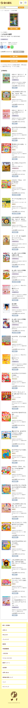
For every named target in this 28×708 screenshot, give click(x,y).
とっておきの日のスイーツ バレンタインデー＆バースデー (19, 601)
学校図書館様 (6, 648)
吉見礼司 (19, 256)
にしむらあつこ (21, 202)
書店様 (4, 644)
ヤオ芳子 (20, 239)
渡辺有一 (9, 36)
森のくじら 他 (15, 376)
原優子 (13, 507)
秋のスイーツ (15, 358)
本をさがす (21, 7)
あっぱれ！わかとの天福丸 (19, 270)
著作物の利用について (8, 677)
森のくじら (14, 129)
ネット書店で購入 (14, 56)
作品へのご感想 (14, 28)
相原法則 (16, 36)
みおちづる (14, 202)
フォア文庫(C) (4, 32)
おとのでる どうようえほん (19, 449)
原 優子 (13, 95)
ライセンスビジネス (7, 658)
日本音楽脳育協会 (15, 434)
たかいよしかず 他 (15, 397)
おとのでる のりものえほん (19, 127)
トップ (1, 10)
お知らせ (5, 630)
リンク (4, 682)
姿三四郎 (14, 304)
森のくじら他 (14, 416)
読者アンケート (6, 662)
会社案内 (5, 667)
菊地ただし (14, 239)
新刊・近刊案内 (6, 625)
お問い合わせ (6, 672)
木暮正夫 (3, 36)
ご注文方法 (5, 653)
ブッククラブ (6, 639)
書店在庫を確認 (14, 61)
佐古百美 (23, 95)
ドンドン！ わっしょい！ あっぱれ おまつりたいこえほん (19, 393)
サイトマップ (6, 686)
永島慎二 (19, 166)
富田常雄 (13, 305)
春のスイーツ (15, 288)
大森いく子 (14, 77)
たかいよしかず (15, 526)
